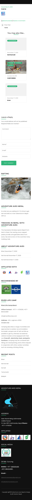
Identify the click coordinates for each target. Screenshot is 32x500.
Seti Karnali (11, 55)
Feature (10, 63)
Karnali (3, 260)
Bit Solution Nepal (17, 494)
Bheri (3, 251)
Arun (9, 100)
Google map (5, 322)
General (18, 63)
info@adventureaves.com (9, 482)
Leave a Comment (19, 21)
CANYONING (11, 78)
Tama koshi (5, 372)
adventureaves (7, 21)
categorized (12, 40)
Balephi (3, 376)
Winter (10, 65)
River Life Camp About (9, 305)
